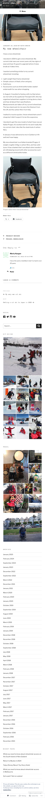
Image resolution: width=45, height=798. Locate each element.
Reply (12, 272)
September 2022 (9, 576)
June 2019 (7, 618)
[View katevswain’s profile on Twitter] (7, 316)
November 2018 (9, 639)
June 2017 (7, 699)
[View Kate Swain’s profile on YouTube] (14, 316)
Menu (24, 11)
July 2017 (6, 694)
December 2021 (9, 584)
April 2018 (7, 660)
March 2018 (7, 665)
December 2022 (9, 571)
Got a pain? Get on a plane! (12, 776)
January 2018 (8, 673)
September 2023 (9, 563)
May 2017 (6, 703)
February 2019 (8, 627)
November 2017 (9, 682)
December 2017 (9, 677)
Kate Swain (11, 3)
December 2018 (9, 635)
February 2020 (8, 597)
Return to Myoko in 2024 (12, 761)
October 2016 (8, 728)
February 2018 (8, 669)
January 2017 (8, 716)
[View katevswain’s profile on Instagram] (11, 316)
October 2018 (8, 644)
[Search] (39, 326)
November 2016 (9, 724)
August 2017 (8, 690)
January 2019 (8, 631)
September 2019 (9, 610)
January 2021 (8, 588)
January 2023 (8, 567)
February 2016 (8, 737)
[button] (22, 356)
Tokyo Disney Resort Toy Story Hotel (16, 765)
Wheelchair (18, 239)
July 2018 (6, 652)
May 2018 (6, 656)
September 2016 (9, 733)
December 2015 (9, 741)
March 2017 (7, 707)
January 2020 (8, 601)
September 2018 (9, 648)
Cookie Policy (7, 789)
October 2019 (8, 605)
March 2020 (7, 593)
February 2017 (8, 711)
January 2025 (8, 554)
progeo (9, 239)
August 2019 (8, 614)
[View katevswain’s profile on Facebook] (4, 316)
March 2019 (7, 622)
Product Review (13, 236)
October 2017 (8, 686)
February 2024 (8, 559)
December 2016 (9, 720)
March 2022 (7, 580)
